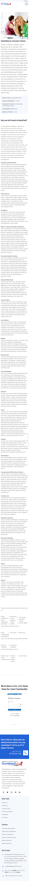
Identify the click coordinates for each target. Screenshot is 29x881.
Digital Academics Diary (9, 837)
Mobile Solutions (7, 840)
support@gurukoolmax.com (13, 866)
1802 (15, 112)
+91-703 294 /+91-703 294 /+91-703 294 (14, 871)
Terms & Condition (7, 811)
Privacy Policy (6, 808)
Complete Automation (8, 828)
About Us (4, 802)
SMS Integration (6, 843)
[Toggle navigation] (26, 4)
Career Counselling (7, 834)
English (25, 1)
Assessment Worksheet (9, 831)
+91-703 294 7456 (15, 753)
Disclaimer (5, 814)
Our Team (5, 817)
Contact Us (5, 805)
